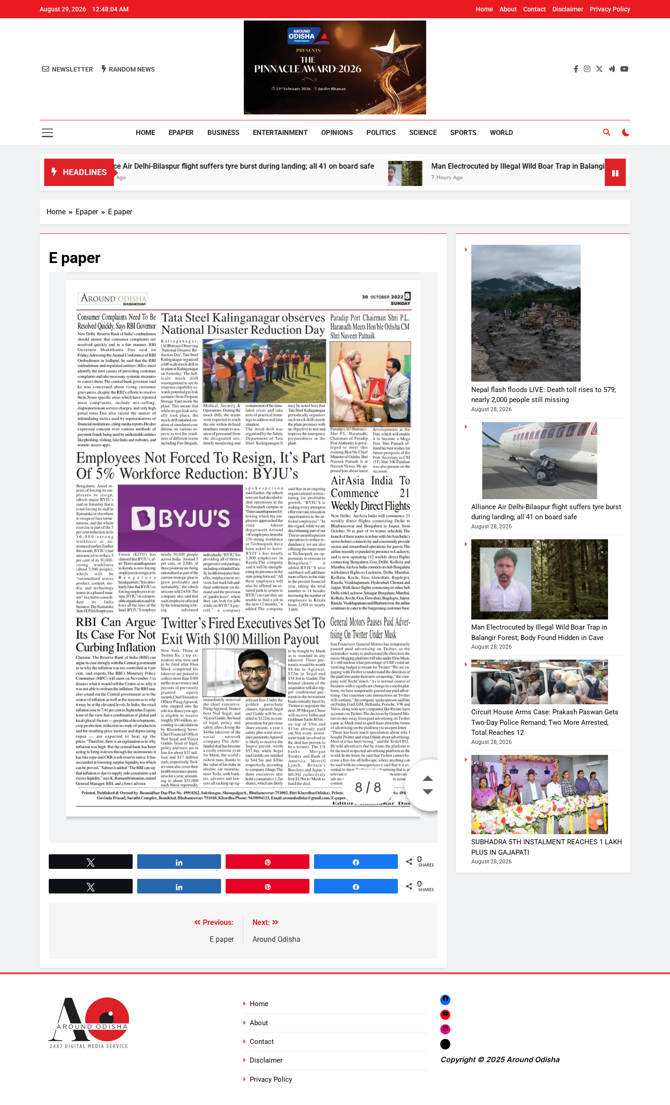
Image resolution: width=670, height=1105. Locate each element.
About (508, 9)
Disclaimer (567, 9)
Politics (381, 133)
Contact (534, 9)
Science (423, 133)
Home (484, 9)
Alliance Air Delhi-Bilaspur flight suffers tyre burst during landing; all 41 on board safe (165, 166)
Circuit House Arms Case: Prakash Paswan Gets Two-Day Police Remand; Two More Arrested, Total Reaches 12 (544, 722)
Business (223, 133)
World (501, 133)
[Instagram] (445, 1029)
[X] (445, 1044)
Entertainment (280, 133)
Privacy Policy (610, 9)
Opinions (337, 133)
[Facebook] (445, 999)
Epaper (181, 133)
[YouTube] (445, 1014)
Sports (463, 133)
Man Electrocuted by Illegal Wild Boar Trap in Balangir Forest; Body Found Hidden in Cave (508, 166)
